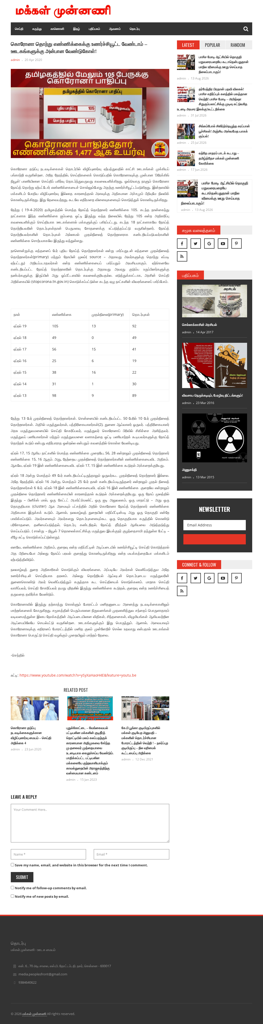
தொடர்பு (135, 29)
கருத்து (37, 29)
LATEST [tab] (188, 45)
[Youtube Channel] (223, 243)
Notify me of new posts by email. (42, 896)
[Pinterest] (236, 243)
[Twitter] (196, 243)
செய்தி (19, 29)
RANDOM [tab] (238, 45)
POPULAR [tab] (212, 45)
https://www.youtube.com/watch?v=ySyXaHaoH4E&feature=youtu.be (78, 675)
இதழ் (76, 29)
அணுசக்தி (189, 470)
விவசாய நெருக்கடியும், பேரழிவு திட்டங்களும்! (212, 395)
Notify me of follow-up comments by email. (51, 888)
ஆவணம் (115, 29)
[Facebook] (182, 243)
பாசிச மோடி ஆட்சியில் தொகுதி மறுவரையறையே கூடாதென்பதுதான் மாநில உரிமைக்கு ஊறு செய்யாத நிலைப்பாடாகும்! (214, 193)
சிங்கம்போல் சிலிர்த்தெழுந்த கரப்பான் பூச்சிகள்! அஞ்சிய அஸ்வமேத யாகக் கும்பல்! (224, 131)
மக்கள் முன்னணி (34, 1013)
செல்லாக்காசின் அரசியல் (199, 325)
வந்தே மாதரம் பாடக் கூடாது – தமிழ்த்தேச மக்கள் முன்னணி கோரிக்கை (219, 158)
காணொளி (57, 29)
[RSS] (182, 256)
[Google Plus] (209, 243)
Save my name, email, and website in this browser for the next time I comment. (81, 865)
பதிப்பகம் (94, 29)
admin (15, 60)
